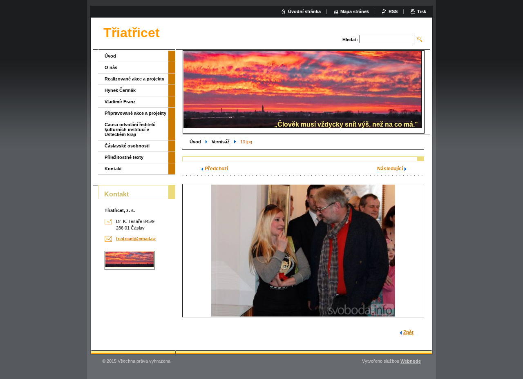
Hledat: (350, 39)
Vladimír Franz (120, 101)
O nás (111, 67)
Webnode (410, 361)
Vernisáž (221, 141)
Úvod (195, 141)
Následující (390, 169)
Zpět (408, 332)
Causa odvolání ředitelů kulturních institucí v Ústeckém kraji (130, 129)
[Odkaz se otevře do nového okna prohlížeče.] (303, 250)
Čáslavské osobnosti (127, 145)
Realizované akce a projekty (134, 78)
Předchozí (216, 169)
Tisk (421, 11)
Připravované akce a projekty (135, 113)
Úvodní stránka (304, 11)
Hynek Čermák (120, 90)
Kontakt (113, 168)
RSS (393, 11)
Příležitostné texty (124, 157)
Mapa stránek (354, 11)
